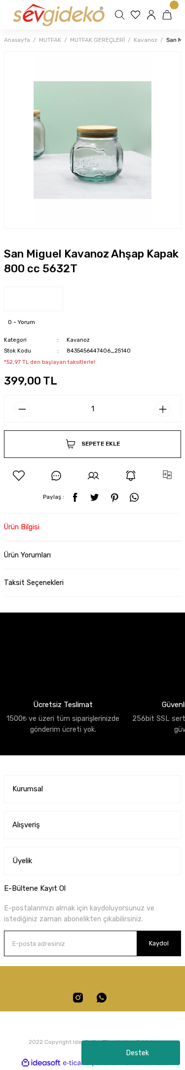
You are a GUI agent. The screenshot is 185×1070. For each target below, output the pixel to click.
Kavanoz (78, 340)
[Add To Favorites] (19, 476)
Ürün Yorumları (27, 555)
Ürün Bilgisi (21, 527)
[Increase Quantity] (163, 409)
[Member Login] (152, 14)
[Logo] (58, 15)
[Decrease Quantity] (22, 409)
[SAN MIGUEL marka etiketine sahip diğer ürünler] (33, 299)
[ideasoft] (41, 1063)
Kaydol (159, 943)
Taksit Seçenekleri (34, 583)
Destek (137, 1053)
